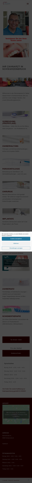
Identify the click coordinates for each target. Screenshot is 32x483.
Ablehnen (16, 243)
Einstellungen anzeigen (16, 248)
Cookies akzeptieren (16, 238)
